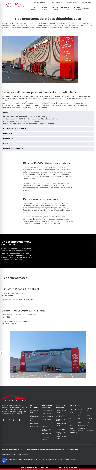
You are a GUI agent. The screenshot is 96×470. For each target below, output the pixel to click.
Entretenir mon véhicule (65, 9)
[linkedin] (14, 420)
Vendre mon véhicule (77, 9)
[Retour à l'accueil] (14, 5)
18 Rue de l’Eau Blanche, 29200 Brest (16, 293)
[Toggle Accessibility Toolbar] (3, 460)
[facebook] (4, 420)
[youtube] (19, 420)
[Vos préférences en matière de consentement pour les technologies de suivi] (2, 352)
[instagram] (9, 420)
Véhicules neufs (55, 9)
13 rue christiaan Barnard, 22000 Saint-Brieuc (19, 315)
